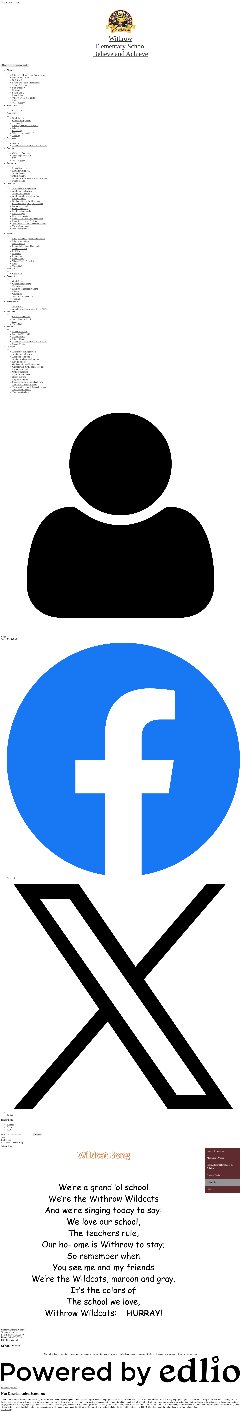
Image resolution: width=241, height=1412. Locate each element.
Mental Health (18, 181)
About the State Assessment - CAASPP (29, 145)
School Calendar (19, 85)
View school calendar (21, 226)
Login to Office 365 (21, 171)
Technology (17, 123)
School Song (18, 93)
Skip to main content (10, 2)
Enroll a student (19, 198)
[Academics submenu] (8, 116)
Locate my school (20, 206)
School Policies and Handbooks (26, 83)
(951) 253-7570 (15, 1337)
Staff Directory (18, 88)
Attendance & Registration (24, 188)
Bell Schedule (18, 80)
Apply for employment (22, 191)
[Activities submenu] (8, 151)
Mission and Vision (20, 77)
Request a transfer (20, 216)
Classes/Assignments (21, 120)
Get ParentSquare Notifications (26, 201)
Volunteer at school (20, 228)
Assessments (17, 143)
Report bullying (19, 213)
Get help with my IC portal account (27, 203)
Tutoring (16, 135)
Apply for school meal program (26, 196)
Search (4, 1134)
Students (10, 1124)
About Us (5, 1142)
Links (14, 100)
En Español (6, 1140)
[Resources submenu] (8, 166)
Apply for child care (21, 193)
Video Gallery (18, 103)
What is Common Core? (23, 133)
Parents (10, 1127)
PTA (14, 158)
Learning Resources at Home (25, 125)
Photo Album (18, 95)
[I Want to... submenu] (8, 186)
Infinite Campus (19, 176)
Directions (16, 90)
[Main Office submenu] (8, 108)
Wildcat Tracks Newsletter (23, 98)
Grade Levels (18, 118)
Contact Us (17, 110)
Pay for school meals (21, 211)
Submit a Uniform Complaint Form (27, 218)
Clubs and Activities (21, 153)
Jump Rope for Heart (21, 155)
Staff (9, 1129)
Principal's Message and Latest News (28, 75)
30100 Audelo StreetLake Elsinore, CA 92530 (12, 1333)
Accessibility (6, 1409)
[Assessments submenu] (8, 141)
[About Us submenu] (8, 73)
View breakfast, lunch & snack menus (29, 223)
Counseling (17, 130)
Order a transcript (20, 208)
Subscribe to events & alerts (24, 221)
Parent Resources (19, 168)
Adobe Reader (18, 173)
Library (15, 128)
